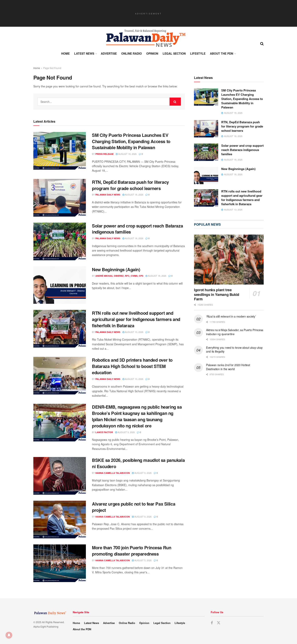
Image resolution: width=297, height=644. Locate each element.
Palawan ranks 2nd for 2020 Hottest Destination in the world (228, 367)
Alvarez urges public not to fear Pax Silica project (133, 507)
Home (65, 53)
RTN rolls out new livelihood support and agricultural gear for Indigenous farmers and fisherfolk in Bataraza (136, 319)
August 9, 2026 (126, 432)
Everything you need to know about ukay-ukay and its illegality (234, 349)
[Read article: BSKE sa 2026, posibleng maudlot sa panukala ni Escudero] (59, 476)
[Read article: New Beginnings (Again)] (59, 285)
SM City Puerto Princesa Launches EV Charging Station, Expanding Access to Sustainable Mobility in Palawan (131, 141)
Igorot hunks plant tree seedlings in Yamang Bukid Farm (216, 294)
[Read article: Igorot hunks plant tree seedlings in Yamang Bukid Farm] (229, 260)
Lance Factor (104, 432)
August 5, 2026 (143, 560)
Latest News (84, 53)
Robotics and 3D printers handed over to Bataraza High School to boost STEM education (132, 366)
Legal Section (174, 53)
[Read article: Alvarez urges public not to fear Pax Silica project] (59, 519)
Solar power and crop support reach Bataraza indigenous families (137, 228)
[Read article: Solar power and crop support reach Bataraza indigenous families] (59, 241)
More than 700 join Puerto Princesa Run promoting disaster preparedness (131, 550)
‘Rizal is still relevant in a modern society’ (231, 316)
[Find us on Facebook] (212, 623)
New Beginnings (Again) (116, 269)
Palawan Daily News (107, 194)
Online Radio (131, 53)
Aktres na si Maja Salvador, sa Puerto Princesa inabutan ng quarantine (234, 332)
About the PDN (221, 53)
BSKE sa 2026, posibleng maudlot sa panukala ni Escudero (138, 463)
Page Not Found (52, 68)
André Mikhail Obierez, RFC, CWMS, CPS (119, 275)
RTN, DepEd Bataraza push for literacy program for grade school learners (130, 185)
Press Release (104, 153)
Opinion (152, 53)
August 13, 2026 (133, 332)
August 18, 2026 (127, 153)
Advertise (109, 53)
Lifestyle (197, 53)
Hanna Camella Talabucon (112, 472)
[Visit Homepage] (145, 38)
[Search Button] (262, 43)
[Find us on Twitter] (218, 623)
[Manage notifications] (9, 635)
